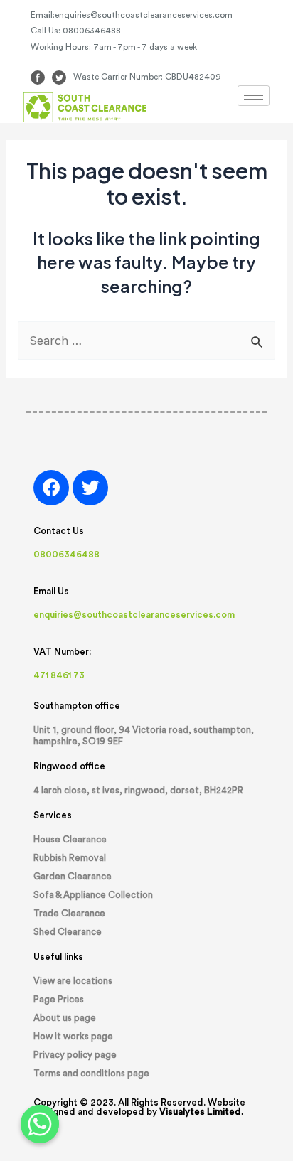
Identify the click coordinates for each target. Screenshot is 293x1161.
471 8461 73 (59, 675)
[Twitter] (90, 487)
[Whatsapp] (40, 1124)
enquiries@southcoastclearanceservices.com (134, 614)
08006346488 (66, 554)
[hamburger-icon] (254, 95)
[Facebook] (51, 487)
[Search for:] (146, 340)
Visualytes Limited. (201, 1111)
